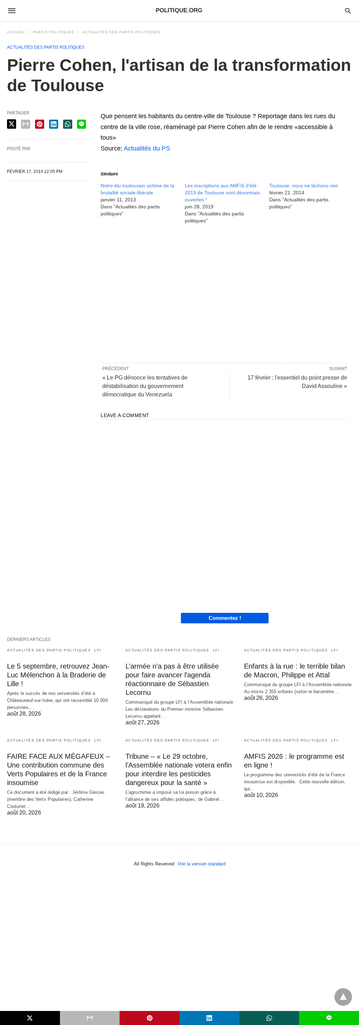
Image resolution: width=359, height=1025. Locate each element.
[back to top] (343, 997)
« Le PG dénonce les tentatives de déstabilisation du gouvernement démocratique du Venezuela (145, 386)
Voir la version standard (201, 863)
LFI (97, 650)
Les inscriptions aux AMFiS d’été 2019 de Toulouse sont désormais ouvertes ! (222, 192)
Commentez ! (225, 618)
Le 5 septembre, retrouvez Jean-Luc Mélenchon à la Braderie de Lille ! (58, 675)
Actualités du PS (147, 148)
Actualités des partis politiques (121, 32)
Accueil (16, 32)
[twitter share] (11, 124)
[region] (225, 293)
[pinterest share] (39, 124)
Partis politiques (53, 32)
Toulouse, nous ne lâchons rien (303, 185)
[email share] (25, 124)
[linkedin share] (53, 124)
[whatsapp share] (67, 124)
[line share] (81, 124)
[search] (348, 11)
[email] (90, 1018)
